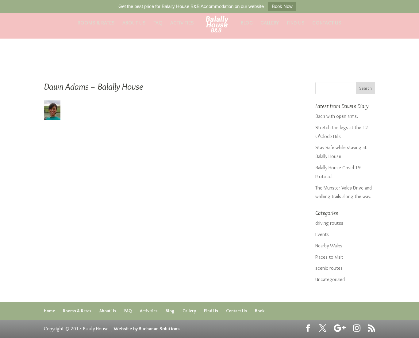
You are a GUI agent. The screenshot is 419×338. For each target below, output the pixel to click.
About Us (134, 23)
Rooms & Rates (96, 23)
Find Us (296, 23)
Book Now (282, 6)
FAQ (158, 23)
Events (322, 234)
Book (259, 311)
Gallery (269, 23)
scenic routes (329, 268)
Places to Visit (329, 257)
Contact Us (326, 23)
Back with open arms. (336, 116)
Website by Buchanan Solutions (147, 329)
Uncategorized (330, 279)
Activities (182, 23)
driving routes (329, 223)
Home (49, 311)
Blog (247, 23)
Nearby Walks (328, 246)
